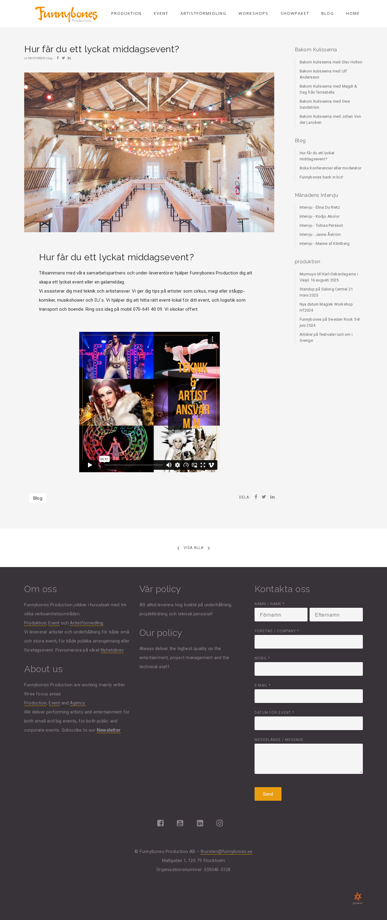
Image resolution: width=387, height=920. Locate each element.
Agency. (78, 703)
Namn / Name (270, 604)
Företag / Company (277, 631)
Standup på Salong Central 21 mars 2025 (326, 292)
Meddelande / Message (279, 740)
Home (353, 13)
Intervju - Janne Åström (320, 234)
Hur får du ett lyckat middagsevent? (317, 156)
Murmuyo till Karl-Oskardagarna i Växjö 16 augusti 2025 (329, 277)
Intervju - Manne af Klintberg (325, 243)
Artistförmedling (203, 13)
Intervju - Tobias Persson (321, 225)
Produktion (126, 13)
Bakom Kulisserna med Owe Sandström (325, 104)
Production (35, 703)
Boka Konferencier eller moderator (331, 168)
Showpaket (295, 13)
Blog (327, 13)
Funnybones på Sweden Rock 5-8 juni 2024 (330, 322)
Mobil (262, 658)
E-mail (263, 685)
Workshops (253, 13)
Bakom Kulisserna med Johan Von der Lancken (330, 119)
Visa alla (193, 548)
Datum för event (274, 712)
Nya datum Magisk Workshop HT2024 (326, 307)
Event (161, 13)
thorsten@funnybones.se (226, 851)
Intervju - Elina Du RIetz (320, 207)
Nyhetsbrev (112, 650)
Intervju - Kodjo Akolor (320, 216)
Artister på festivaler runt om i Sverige (326, 337)
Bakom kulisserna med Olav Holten (331, 62)
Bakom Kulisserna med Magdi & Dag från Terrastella (328, 89)
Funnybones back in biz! (321, 177)
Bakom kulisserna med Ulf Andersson (323, 74)
